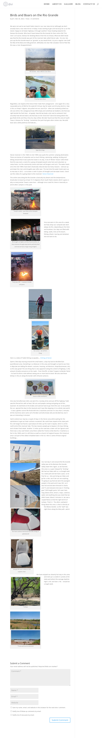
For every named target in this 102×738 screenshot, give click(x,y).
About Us (56, 4)
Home (47, 4)
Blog (78, 4)
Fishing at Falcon (46, 358)
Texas (27, 19)
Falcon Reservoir (48, 174)
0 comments (35, 19)
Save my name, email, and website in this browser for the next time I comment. (39, 707)
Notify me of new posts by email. (23, 715)
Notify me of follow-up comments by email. (27, 711)
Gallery (68, 4)
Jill (13, 19)
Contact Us (89, 4)
